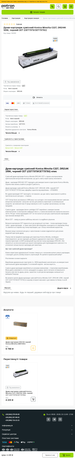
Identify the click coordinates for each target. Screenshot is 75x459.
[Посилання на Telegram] (54, 419)
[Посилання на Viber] (60, 419)
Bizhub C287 (19, 148)
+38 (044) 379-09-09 (12, 414)
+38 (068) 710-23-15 (12, 420)
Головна (5, 18)
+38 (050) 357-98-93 (12, 417)
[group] (37, 57)
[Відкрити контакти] (52, 6)
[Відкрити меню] (71, 6)
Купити (68, 455)
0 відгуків (19, 24)
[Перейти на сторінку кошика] (64, 6)
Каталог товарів (39, 12)
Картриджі (16, 18)
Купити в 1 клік (50, 455)
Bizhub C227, (9, 148)
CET (23, 86)
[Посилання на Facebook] (48, 419)
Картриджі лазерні (31, 18)
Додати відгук (62, 288)
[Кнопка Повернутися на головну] (8, 6)
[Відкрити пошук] (58, 6)
